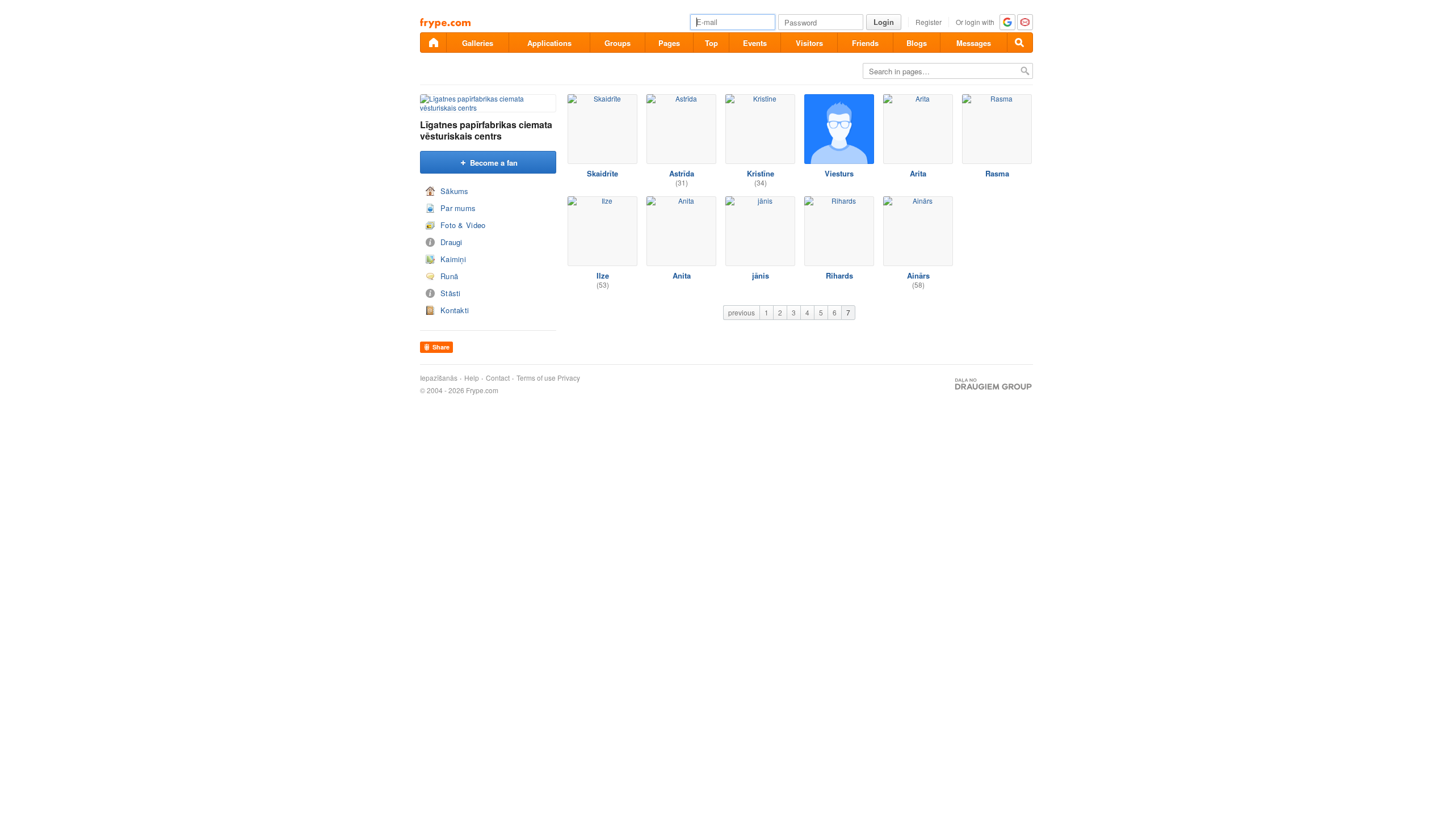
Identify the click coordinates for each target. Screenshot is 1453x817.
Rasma (997, 173)
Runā (449, 276)
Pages (669, 42)
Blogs (916, 42)
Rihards (839, 275)
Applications (549, 42)
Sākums (454, 191)
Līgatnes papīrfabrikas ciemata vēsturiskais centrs (486, 130)
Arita (918, 173)
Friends (865, 42)
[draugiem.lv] (433, 42)
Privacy (568, 377)
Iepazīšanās (438, 377)
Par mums (458, 208)
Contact (498, 377)
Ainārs (918, 275)
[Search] (1020, 42)
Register (929, 22)
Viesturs (839, 173)
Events (755, 42)
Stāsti (450, 293)
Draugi (451, 242)
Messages (973, 42)
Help (471, 377)
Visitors (809, 42)
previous (741, 312)
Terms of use (536, 377)
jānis (760, 275)
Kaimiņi (453, 259)
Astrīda (681, 173)
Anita (682, 275)
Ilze (603, 275)
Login (884, 21)
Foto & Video (463, 225)
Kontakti (454, 310)
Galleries (477, 42)
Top (711, 42)
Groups (617, 42)
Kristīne (760, 173)
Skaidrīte (602, 173)
